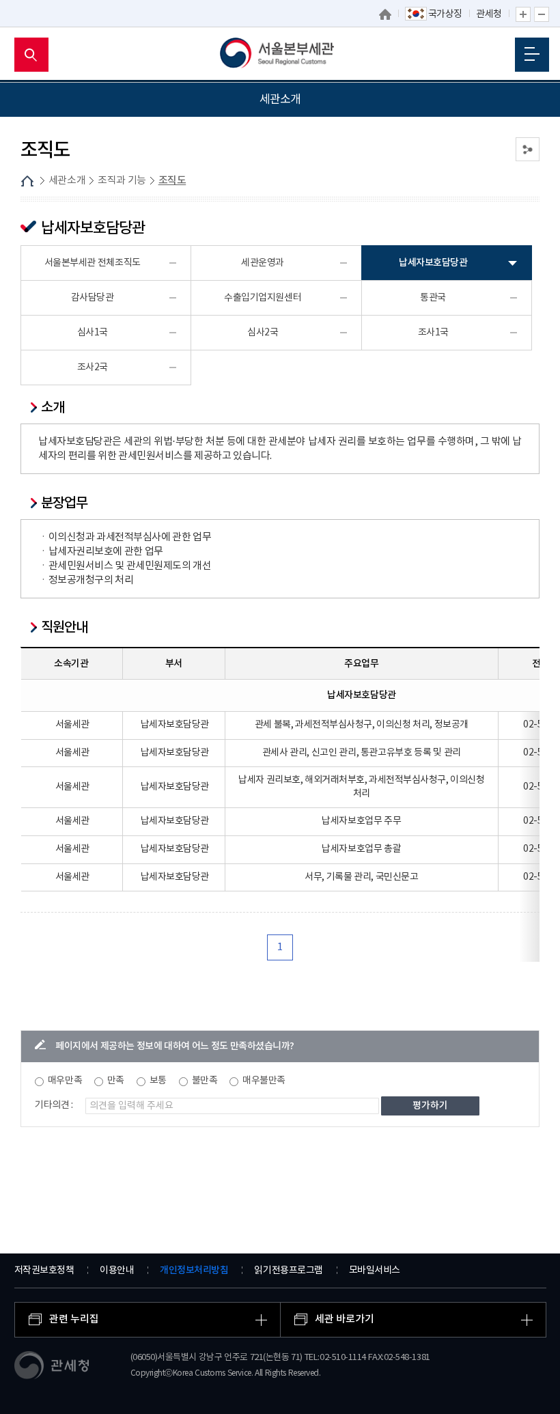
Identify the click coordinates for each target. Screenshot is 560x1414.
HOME (27, 181)
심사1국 (92, 332)
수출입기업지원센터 (262, 297)
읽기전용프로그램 (288, 1270)
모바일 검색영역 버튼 (31, 55)
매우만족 (65, 1080)
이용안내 (117, 1270)
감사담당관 (92, 297)
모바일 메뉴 (532, 55)
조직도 (172, 180)
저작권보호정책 (44, 1270)
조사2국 (92, 367)
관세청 (489, 14)
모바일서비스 (374, 1270)
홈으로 (385, 14)
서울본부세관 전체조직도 (92, 263)
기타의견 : (54, 1105)
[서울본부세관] (280, 55)
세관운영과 (262, 263)
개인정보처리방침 (194, 1270)
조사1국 (433, 332)
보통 (158, 1080)
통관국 (433, 297)
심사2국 (262, 332)
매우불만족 (263, 1080)
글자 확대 (523, 14)
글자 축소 (541, 14)
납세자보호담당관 (433, 262)
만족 (115, 1080)
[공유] (528, 149)
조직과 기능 (122, 180)
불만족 (205, 1080)
